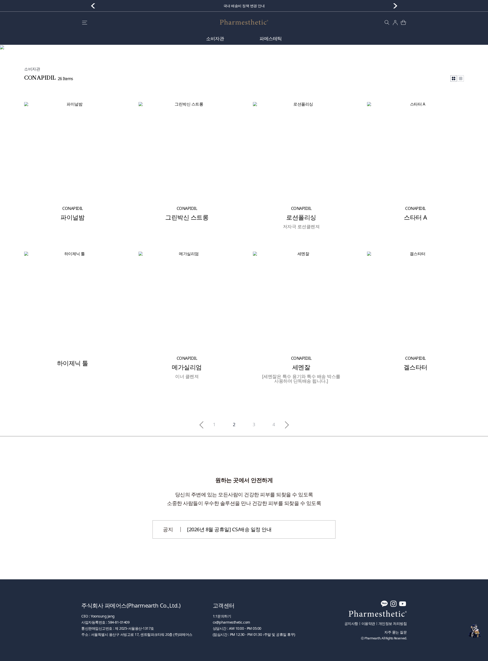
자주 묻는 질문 (395, 632)
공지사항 (351, 623)
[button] (395, 5)
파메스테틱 (271, 38)
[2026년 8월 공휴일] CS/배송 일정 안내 (229, 529)
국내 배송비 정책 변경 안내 (244, 5)
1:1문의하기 (222, 616)
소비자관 (215, 38)
